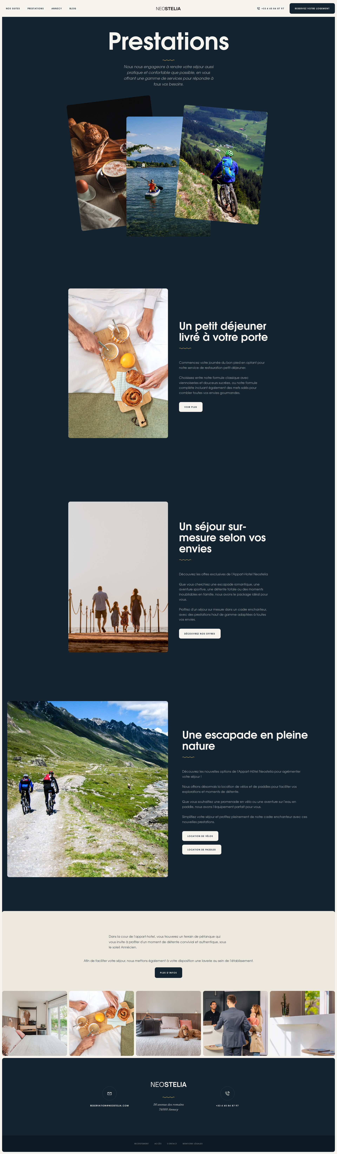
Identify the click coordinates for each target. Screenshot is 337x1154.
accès (158, 1144)
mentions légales (193, 1144)
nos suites (13, 9)
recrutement (141, 1144)
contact (172, 1144)
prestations (36, 9)
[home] (168, 8)
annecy (56, 9)
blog (73, 9)
